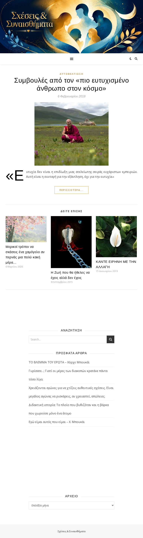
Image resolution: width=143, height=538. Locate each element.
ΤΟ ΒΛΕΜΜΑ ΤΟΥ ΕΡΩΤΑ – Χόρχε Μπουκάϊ (59, 362)
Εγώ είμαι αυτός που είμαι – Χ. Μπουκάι (57, 422)
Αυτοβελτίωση (71, 74)
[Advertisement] (71, 460)
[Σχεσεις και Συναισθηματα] (71, 26)
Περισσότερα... (71, 190)
